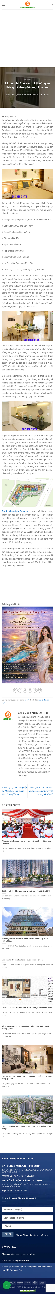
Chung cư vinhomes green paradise (18, 1254)
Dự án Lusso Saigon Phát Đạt (16, 1260)
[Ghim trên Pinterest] (35, 690)
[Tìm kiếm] (52, 4)
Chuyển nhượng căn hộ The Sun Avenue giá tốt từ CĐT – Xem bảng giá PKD (27, 1077)
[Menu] (3, 4)
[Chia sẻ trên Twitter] (25, 690)
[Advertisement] (27, 38)
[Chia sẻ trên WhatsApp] (15, 690)
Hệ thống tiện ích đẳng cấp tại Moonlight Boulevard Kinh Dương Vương (14, 791)
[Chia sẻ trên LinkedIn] (39, 690)
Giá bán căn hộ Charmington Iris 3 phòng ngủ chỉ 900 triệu (27, 1007)
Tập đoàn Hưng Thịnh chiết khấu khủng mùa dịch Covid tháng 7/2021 (25, 1027)
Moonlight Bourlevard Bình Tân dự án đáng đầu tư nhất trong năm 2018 (40, 791)
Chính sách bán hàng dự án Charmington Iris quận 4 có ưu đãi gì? (26, 1127)
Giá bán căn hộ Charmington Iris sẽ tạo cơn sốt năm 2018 (26, 891)
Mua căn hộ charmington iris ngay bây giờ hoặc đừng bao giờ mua (26, 842)
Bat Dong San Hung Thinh (38, 95)
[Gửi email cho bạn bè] (30, 690)
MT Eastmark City (14, 1270)
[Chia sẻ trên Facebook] (20, 690)
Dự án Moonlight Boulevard (16, 511)
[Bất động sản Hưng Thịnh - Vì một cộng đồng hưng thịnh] (27, 4)
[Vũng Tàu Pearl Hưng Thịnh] (27, 645)
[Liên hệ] (7, 1285)
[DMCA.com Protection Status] (27, 1290)
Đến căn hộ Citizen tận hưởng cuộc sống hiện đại (22, 960)
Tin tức (27, 80)
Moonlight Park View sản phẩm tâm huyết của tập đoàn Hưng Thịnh (25, 939)
